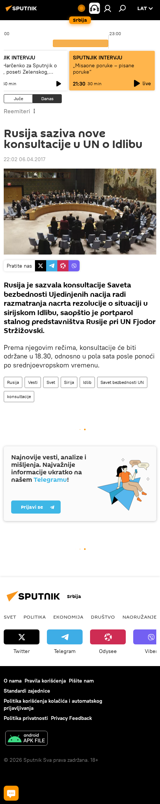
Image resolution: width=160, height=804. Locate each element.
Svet (51, 382)
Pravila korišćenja (45, 680)
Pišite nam (81, 680)
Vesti (33, 382)
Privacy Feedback (71, 718)
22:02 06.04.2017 (24, 159)
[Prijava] (107, 8)
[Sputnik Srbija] (22, 11)
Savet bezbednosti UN (122, 382)
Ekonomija (68, 616)
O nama (13, 680)
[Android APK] (26, 739)
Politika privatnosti (26, 718)
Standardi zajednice (27, 690)
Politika (34, 616)
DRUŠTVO (103, 616)
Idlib (87, 382)
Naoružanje (139, 616)
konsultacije (19, 396)
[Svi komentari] (11, 793)
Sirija (69, 382)
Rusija (13, 382)
